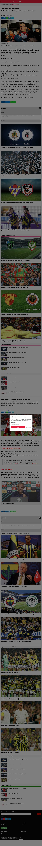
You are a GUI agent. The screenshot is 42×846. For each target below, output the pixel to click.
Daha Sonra (28, 427)
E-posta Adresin (13, 422)
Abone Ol (18, 427)
